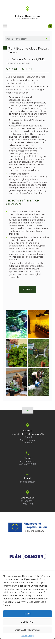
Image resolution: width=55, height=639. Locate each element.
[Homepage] (27, 9)
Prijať (27, 613)
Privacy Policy (28, 636)
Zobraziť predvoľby (27, 630)
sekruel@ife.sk (27, 481)
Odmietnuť (27, 622)
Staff (27, 289)
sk (50, 26)
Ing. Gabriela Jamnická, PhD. (25, 59)
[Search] (46, 26)
